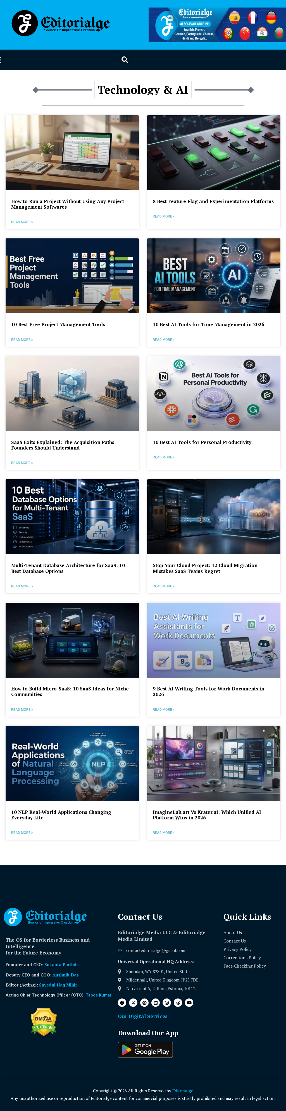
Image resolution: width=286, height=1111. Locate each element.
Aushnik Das (66, 975)
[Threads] (178, 1002)
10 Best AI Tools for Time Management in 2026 (208, 324)
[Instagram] (167, 1002)
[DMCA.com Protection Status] (44, 1034)
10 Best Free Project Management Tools (58, 324)
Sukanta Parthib (61, 964)
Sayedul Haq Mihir (58, 985)
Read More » (22, 222)
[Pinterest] (144, 1002)
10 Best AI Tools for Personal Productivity (202, 442)
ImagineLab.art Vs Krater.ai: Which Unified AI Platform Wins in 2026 (207, 815)
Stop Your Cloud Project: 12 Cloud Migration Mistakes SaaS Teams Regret (205, 568)
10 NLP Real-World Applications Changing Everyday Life (61, 815)
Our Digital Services (143, 1016)
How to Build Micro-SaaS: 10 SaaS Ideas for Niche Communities (70, 691)
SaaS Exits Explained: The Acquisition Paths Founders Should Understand (62, 445)
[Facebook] (122, 1002)
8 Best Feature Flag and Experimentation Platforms (213, 201)
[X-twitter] (133, 1002)
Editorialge (182, 1090)
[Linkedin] (155, 1002)
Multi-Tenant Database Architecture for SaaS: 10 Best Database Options (68, 568)
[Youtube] (189, 1002)
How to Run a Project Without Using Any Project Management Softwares (67, 204)
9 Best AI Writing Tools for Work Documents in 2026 (208, 691)
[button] (125, 60)
